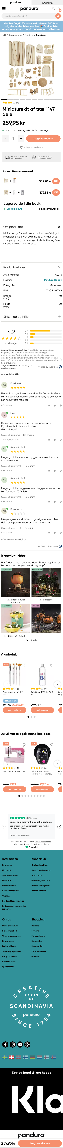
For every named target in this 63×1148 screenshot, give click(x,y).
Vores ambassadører (11, 936)
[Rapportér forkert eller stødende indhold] (60, 405)
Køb (56, 181)
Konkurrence (8, 941)
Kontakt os (7, 865)
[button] (5, 138)
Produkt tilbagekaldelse (13, 901)
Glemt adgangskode (40, 880)
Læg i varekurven (43, 138)
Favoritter (6, 880)
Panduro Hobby (53, 279)
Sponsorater (8, 967)
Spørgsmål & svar (10, 875)
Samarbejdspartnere (11, 951)
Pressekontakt (8, 961)
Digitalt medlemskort (41, 870)
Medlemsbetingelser (40, 885)
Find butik (6, 870)
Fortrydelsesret (38, 936)
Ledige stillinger (9, 946)
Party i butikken (9, 956)
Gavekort (35, 956)
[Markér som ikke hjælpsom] (55, 405)
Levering (35, 931)
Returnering (36, 941)
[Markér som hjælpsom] (49, 405)
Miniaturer (28, 35)
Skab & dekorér (15, 35)
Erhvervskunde (9, 885)
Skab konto (36, 875)
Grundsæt (41, 35)
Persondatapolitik (10, 890)
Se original (28, 435)
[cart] (58, 9)
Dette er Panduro (10, 926)
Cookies (6, 896)
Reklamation (37, 946)
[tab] (4, 99)
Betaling (35, 926)
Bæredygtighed (9, 931)
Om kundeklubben (39, 865)
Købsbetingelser (38, 951)
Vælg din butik (15, 208)
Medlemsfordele (38, 890)
